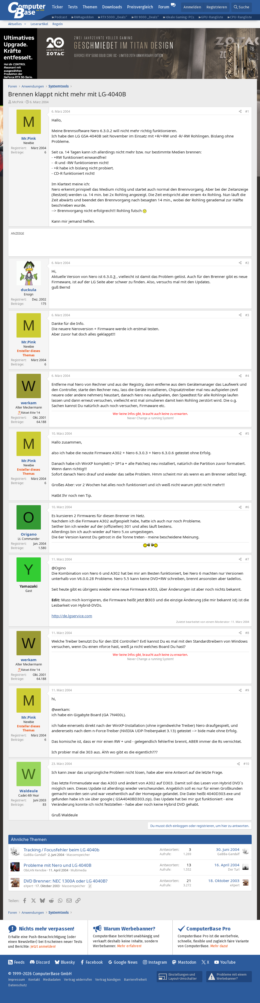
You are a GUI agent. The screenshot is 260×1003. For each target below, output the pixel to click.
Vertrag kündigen (108, 979)
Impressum (16, 979)
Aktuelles (15, 24)
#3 (247, 315)
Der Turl (233, 869)
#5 (247, 433)
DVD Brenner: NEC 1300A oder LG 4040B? (65, 881)
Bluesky (68, 962)
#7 (247, 559)
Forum (163, 7)
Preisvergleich (140, 7)
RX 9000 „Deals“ (146, 17)
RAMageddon (84, 17)
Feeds (19, 962)
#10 (246, 764)
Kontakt (34, 979)
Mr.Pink (17, 102)
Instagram (157, 962)
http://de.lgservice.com (72, 615)
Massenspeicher (78, 855)
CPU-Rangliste (241, 17)
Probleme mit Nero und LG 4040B (57, 865)
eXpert (28, 886)
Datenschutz (17, 985)
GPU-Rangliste (212, 17)
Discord (43, 962)
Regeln (57, 24)
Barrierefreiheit (135, 979)
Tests (73, 7)
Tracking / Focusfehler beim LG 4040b (61, 850)
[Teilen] (240, 112)
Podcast (60, 17)
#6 (247, 507)
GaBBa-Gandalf (35, 855)
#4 (247, 376)
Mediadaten (52, 979)
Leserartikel (39, 24)
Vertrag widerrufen (78, 979)
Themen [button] (90, 7)
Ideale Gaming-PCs (180, 17)
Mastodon (187, 962)
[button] (25, 24)
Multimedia (79, 870)
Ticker (57, 7)
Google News (126, 962)
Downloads (112, 7)
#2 (247, 263)
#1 (247, 111)
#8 (247, 633)
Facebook (94, 962)
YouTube (228, 962)
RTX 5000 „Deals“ (114, 17)
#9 (247, 690)
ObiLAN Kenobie (35, 870)
